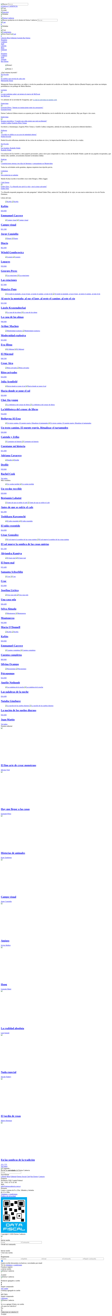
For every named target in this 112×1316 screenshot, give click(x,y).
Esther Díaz (5, 188)
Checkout (4, 1298)
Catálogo (4, 42)
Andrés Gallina (6, 123)
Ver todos (4, 478)
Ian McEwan (5, 96)
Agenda (20, 38)
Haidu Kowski (6, 136)
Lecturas (4, 90)
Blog (9, 38)
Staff (2, 44)
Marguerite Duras (7, 81)
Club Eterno (5, 182)
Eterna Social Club (23, 1176)
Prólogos (4, 130)
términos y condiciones (14, 1265)
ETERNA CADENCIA (9, 6)
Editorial (14, 38)
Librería (4, 38)
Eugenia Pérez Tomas (19, 123)
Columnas (4, 171)
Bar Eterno (26, 38)
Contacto (41, 1176)
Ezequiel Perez (6, 109)
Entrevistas (4, 103)
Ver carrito (4, 1288)
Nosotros (4, 40)
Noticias (4, 159)
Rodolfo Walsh (6, 150)
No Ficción (5, 74)
